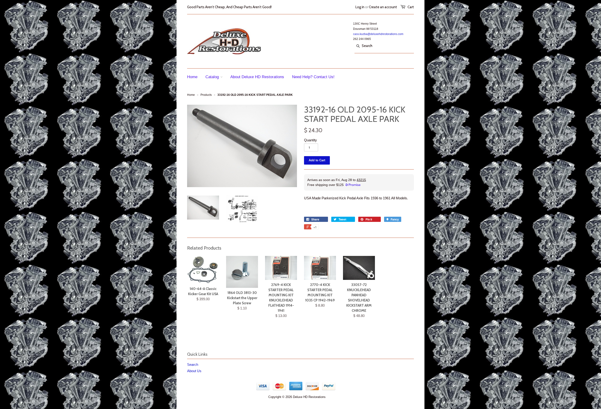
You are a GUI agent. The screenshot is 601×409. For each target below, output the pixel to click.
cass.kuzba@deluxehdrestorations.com (378, 34)
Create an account (383, 7)
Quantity (310, 140)
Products (206, 94)
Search (192, 365)
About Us (194, 371)
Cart (411, 7)
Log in (359, 7)
